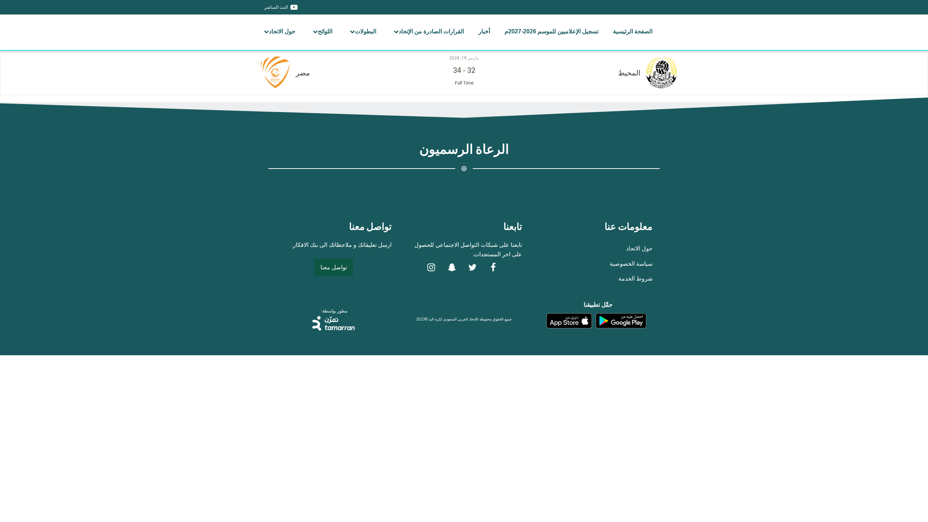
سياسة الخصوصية (631, 264)
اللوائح (325, 31)
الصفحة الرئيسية (632, 31)
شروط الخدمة (635, 278)
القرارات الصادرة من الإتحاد (431, 31)
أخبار (484, 31)
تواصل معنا (333, 267)
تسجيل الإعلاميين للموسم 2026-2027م (551, 31)
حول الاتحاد (282, 31)
